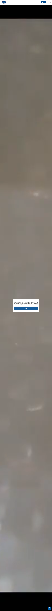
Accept (26, 308)
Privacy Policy (25, 310)
